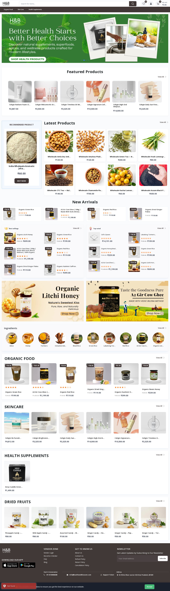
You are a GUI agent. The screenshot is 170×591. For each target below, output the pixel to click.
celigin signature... (95, 438)
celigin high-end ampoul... (94, 106)
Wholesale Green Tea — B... (122, 157)
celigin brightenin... (13, 438)
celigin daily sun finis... (123, 105)
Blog (45, 562)
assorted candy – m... (42, 533)
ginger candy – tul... (123, 533)
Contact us (79, 556)
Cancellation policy (82, 565)
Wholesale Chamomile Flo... (90, 191)
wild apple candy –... (14, 533)
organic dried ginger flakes (111, 210)
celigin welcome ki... (151, 438)
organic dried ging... (69, 389)
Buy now (21, 181)
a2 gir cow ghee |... (13, 392)
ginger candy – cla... (69, 533)
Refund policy (80, 559)
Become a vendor (50, 556)
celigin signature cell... (70, 105)
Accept (149, 587)
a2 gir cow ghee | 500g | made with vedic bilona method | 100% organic (28, 210)
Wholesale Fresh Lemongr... (153, 157)
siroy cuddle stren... (13, 487)
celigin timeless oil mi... (45, 105)
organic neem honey (153, 209)
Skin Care (21, 9)
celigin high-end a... (68, 438)
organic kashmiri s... (96, 392)
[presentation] (9, 38)
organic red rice (67, 209)
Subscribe (163, 558)
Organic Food (8, 9)
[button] (81, 60)
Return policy (80, 562)
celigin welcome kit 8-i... (19, 105)
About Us (78, 553)
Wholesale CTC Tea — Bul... (59, 191)
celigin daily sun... (40, 438)
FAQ (45, 559)
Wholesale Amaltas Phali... (90, 157)
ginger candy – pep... (96, 533)
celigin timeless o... (123, 438)
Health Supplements (35, 9)
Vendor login (49, 553)
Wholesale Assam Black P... (153, 191)
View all (161, 77)
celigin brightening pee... (149, 105)
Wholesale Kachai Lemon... (121, 191)
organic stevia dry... (150, 389)
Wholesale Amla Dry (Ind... (59, 157)
